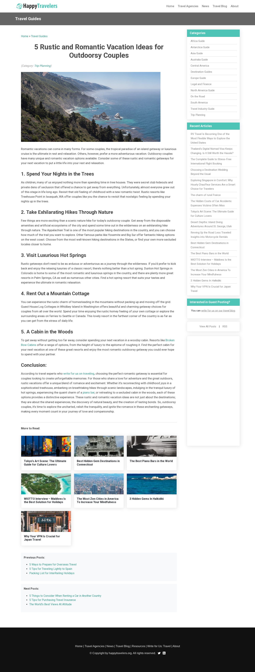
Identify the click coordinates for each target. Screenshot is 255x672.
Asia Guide (197, 53)
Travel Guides (39, 36)
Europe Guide (198, 78)
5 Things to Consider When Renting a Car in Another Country (65, 595)
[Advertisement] (213, 391)
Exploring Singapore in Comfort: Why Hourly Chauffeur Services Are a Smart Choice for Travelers (213, 185)
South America (199, 102)
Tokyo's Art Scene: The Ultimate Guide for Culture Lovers (45, 462)
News (205, 6)
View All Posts (207, 326)
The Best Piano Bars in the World (151, 461)
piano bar (89, 392)
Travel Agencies (188, 6)
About (235, 6)
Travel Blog (220, 6)
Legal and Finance (201, 84)
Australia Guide (199, 59)
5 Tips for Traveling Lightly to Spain (50, 568)
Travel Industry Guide (202, 108)
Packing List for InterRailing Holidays (51, 573)
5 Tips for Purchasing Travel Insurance (52, 600)
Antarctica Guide (200, 47)
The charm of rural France (206, 195)
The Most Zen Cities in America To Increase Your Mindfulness (97, 500)
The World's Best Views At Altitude (50, 604)
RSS (224, 326)
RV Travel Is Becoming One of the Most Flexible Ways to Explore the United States (210, 138)
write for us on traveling (78, 373)
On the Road (198, 96)
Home (170, 6)
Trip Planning (42, 65)
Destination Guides (201, 71)
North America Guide (203, 90)
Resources (138, 646)
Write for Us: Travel (159, 646)
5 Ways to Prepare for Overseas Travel (52, 564)
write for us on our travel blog (218, 310)
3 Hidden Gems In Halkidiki (147, 498)
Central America (200, 65)
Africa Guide (198, 41)
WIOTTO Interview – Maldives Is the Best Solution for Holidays (45, 500)
